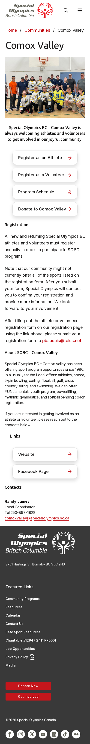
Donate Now (28, 686)
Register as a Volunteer (41, 174)
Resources (14, 607)
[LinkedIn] (54, 734)
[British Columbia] (29, 10)
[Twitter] (32, 734)
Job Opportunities (20, 649)
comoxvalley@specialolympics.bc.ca (37, 518)
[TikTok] (65, 734)
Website (26, 454)
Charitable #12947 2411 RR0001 (31, 640)
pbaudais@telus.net (61, 340)
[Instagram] (21, 734)
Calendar (13, 615)
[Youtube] (43, 734)
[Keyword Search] (66, 10)
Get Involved (28, 696)
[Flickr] (76, 734)
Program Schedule (36, 191)
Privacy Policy (17, 657)
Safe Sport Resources (23, 632)
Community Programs (23, 599)
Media (11, 665)
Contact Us (14, 624)
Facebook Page (33, 471)
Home (11, 30)
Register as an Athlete (40, 157)
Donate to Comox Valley (42, 209)
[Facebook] (10, 734)
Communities (37, 30)
